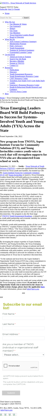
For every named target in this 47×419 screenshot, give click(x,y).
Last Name (8, 324)
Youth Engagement (17, 48)
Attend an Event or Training (20, 57)
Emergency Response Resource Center (24, 85)
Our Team (13, 31)
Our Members (15, 33)
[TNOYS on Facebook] (15, 415)
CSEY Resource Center (19, 78)
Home (7, 13)
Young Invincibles (15, 175)
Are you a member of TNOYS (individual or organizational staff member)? (20, 347)
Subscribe (3, 9)
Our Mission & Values (18, 24)
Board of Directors (17, 37)
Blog (7, 94)
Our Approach (15, 26)
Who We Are (10, 22)
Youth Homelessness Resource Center (24, 76)
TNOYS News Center (18, 92)
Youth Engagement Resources (21, 74)
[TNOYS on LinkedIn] (6, 415)
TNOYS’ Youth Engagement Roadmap (17, 216)
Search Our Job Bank (18, 59)
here (43, 287)
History (12, 28)
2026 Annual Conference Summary (23, 41)
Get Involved (10, 55)
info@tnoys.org (33, 289)
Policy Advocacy (16, 46)
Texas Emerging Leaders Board (22, 35)
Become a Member (17, 61)
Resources (9, 68)
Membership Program (18, 44)
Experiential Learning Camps (21, 52)
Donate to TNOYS (17, 63)
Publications (14, 70)
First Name (8, 314)
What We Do (10, 39)
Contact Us (14, 65)
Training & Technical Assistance (22, 50)
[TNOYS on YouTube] (2, 415)
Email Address (10, 334)
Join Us (11, 9)
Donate (17, 9)
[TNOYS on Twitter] (11, 415)
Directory (13, 72)
